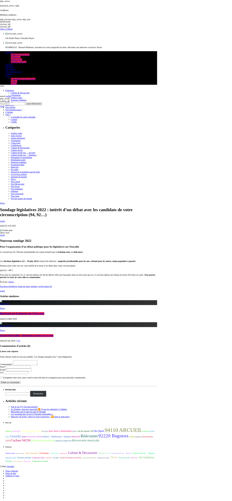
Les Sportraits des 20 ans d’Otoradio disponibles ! (32, 414)
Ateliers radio (16, 133)
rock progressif (17, 194)
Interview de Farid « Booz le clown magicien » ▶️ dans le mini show (40, 417)
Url (1, 372)
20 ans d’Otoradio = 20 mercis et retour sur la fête (26, 335)
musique (17, 431)
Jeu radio (14, 169)
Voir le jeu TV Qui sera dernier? (24, 407)
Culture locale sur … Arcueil (23, 153)
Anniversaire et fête (31, 431)
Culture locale (17, 150)
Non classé (15, 182)
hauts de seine (24, 286)
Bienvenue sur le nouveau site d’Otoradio (22, 313)
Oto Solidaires (17, 189)
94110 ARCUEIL (123, 430)
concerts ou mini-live (63, 441)
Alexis (11, 282)
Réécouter (89, 436)
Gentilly (15, 436)
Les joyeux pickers (19, 174)
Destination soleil (18, 160)
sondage (33, 286)
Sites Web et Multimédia (60, 431)
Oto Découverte (17, 184)
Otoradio (10, 466)
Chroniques (16, 140)
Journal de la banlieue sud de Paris (25, 172)
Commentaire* (6, 364)
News (13, 179)
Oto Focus (15, 186)
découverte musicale (85, 440)
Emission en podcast (42, 440)
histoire (138, 437)
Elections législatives (9, 286)
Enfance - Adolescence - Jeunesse (56, 436)
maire (132, 436)
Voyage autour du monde (21, 198)
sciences (146, 431)
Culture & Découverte (20, 148)
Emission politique (18, 162)
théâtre (24, 437)
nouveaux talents (35, 436)
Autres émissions (18, 138)
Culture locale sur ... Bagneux (143, 453)
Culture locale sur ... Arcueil (121, 453)
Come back (15, 143)
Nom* (2, 367)
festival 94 (75, 436)
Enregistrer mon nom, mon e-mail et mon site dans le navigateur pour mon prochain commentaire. (44, 377)
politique (14, 191)
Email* (3, 370)
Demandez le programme (21, 157)
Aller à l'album (6, 29)
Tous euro (15, 196)
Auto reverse (16, 136)
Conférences (16, 145)
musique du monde (19, 177)
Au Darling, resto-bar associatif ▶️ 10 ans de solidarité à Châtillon (39, 409)
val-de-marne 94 (45, 286)
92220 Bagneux (113, 435)
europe (44, 431)
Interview (15, 167)
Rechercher (33, 104)
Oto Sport (99, 430)
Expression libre (17, 165)
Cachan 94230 (20, 440)
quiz (74, 431)
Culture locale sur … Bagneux (24, 155)
